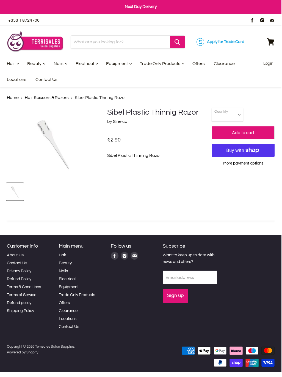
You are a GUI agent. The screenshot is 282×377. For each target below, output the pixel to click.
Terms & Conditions (24, 287)
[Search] (177, 42)
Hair (11, 63)
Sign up (175, 295)
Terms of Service (21, 295)
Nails (59, 63)
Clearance (224, 63)
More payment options (243, 163)
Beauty (34, 63)
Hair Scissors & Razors (47, 97)
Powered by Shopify (22, 352)
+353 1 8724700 (24, 20)
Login (268, 63)
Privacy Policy (19, 271)
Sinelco (120, 121)
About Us (15, 255)
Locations (16, 79)
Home (13, 97)
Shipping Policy (20, 311)
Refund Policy (19, 279)
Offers (198, 63)
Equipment (117, 63)
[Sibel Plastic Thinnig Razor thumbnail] (15, 191)
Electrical (85, 63)
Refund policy (19, 303)
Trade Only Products (160, 63)
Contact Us (46, 79)
